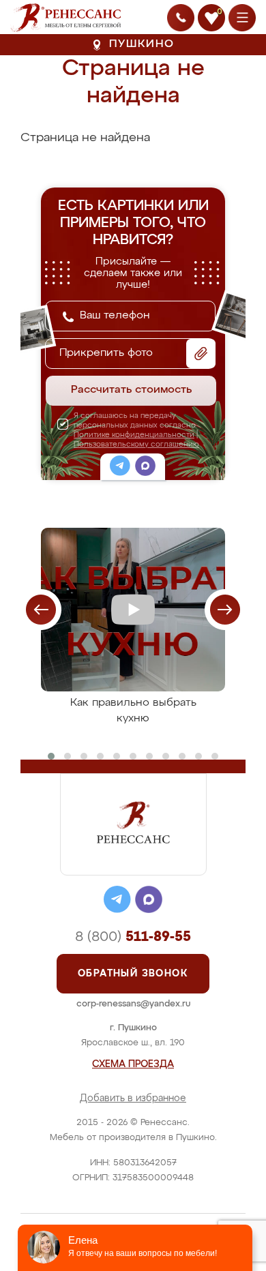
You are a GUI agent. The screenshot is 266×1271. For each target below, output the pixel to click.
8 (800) (133, 937)
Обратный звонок (133, 973)
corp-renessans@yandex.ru (133, 1004)
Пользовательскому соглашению (136, 444)
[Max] (145, 467)
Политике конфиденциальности (134, 434)
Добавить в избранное (133, 1098)
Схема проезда (133, 1064)
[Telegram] (120, 467)
